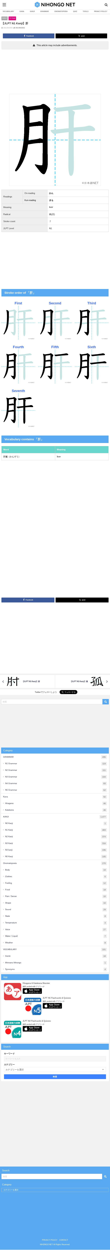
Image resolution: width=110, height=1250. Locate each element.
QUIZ (75, 11)
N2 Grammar (55, 770)
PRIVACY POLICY (100, 11)
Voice (55, 929)
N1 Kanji (12, 18)
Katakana (55, 810)
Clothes (55, 876)
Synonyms (55, 969)
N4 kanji (55, 850)
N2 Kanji (55, 836)
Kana (54, 797)
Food (55, 890)
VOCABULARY (8, 11)
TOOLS (85, 11)
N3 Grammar (55, 777)
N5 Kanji (55, 856)
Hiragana (55, 803)
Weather (55, 943)
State (55, 916)
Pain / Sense (55, 896)
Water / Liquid (55, 936)
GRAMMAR (44, 11)
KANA (22, 11)
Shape (55, 903)
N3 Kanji (55, 843)
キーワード (9, 1053)
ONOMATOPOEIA (61, 11)
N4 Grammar (55, 783)
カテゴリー (9, 1064)
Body (55, 870)
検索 (55, 1077)
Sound (55, 909)
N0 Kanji (55, 823)
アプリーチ (40, 986)
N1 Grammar (55, 763)
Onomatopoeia (54, 863)
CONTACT (63, 1240)
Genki (55, 956)
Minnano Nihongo (55, 963)
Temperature (55, 923)
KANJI (32, 11)
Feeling (55, 883)
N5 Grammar (55, 790)
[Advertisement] (55, 72)
